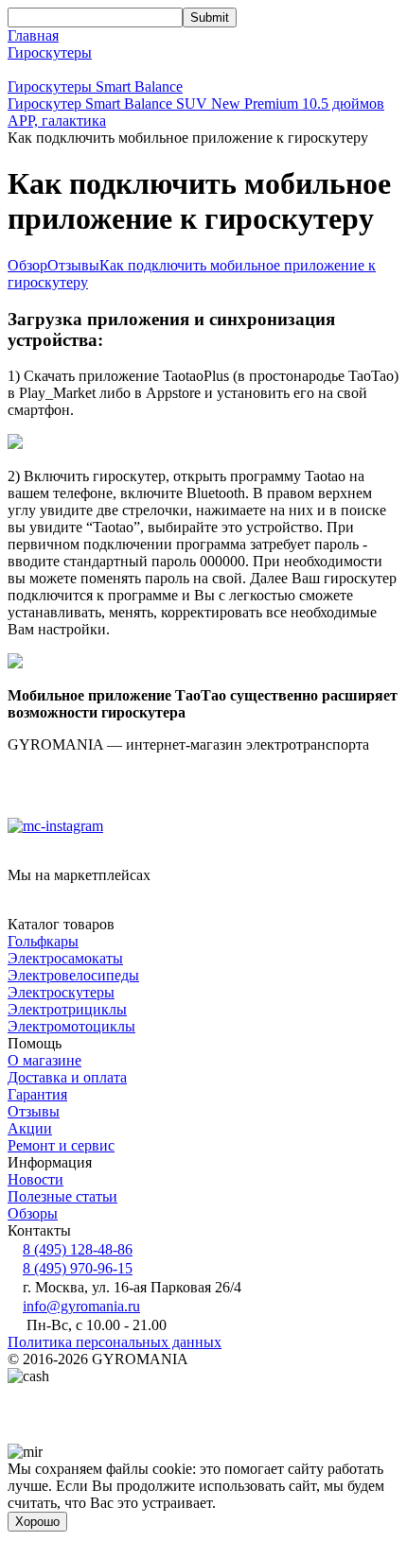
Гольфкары (43, 941)
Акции (30, 1128)
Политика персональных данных (114, 1342)
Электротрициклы (67, 1009)
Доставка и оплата (67, 1077)
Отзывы (73, 265)
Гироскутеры (50, 52)
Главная (33, 35)
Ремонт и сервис (61, 1145)
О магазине (44, 1060)
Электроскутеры (61, 992)
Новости (35, 1179)
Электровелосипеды (73, 975)
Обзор (27, 265)
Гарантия (37, 1094)
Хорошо (37, 1522)
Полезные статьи (62, 1196)
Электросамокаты (65, 958)
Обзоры (33, 1213)
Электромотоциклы (71, 1026)
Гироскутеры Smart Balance (95, 86)
